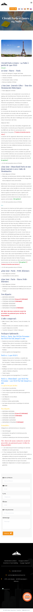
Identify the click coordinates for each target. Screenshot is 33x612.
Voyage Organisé (25, 563)
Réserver (6, 533)
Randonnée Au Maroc (10, 561)
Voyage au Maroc (23, 561)
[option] (16, 48)
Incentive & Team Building (10, 563)
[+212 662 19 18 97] (16, 573)
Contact (12, 8)
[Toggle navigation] (31, 2)
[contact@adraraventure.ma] (16, 577)
